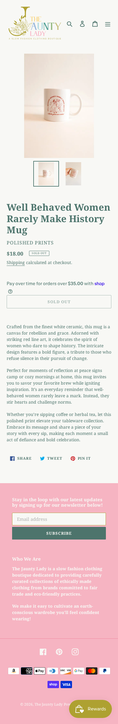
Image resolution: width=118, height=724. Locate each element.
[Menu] (107, 23)
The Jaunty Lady (48, 704)
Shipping (16, 262)
